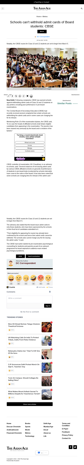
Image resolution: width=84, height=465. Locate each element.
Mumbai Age (48, 427)
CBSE (20, 256)
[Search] (81, 8)
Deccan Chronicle (14, 427)
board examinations (34, 256)
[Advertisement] (30, 197)
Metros (42, 31)
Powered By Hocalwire (13, 460)
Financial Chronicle (14, 433)
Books (27, 423)
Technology (29, 436)
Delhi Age (47, 423)
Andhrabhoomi (12, 430)
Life (45, 436)
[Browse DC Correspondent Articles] (11, 263)
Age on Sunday (43, 2)
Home (9, 423)
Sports (27, 427)
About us (47, 433)
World (27, 430)
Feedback (66, 432)
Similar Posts (64, 103)
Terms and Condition (66, 424)
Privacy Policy (67, 435)
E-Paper (65, 429)
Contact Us (66, 438)
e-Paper (36, 2)
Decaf (46, 430)
